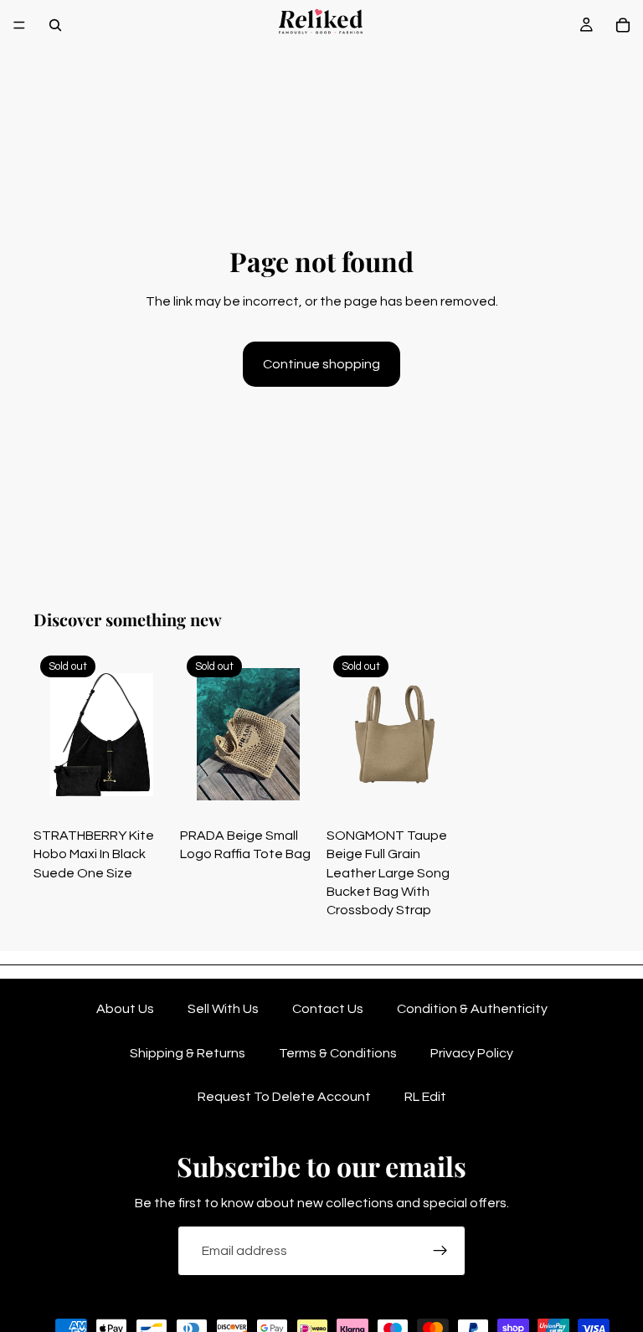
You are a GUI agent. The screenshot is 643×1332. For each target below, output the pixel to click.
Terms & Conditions (338, 1053)
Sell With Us (223, 1009)
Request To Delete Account (284, 1096)
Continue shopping (321, 364)
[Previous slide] (51, 734)
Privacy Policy (471, 1053)
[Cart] (622, 25)
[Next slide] (151, 734)
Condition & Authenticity (472, 1009)
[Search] (55, 25)
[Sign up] (440, 1250)
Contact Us (327, 1009)
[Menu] (19, 25)
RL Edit (425, 1096)
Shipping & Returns (187, 1053)
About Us (125, 1009)
